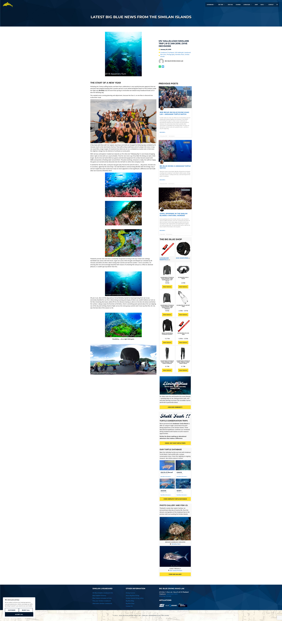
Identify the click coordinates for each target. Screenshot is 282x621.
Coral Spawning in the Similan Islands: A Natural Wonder (173, 214)
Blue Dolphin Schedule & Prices (102, 598)
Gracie (179, 472)
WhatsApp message (165, 596)
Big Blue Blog (130, 601)
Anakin (163, 491)
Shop (256, 4)
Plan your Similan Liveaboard (102, 601)
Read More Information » (166, 476)
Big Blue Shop (130, 603)
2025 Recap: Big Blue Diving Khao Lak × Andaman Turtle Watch (174, 113)
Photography (171, 54)
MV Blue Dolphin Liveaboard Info (103, 593)
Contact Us (129, 606)
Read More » (162, 132)
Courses (238, 4)
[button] (160, 66)
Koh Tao (230, 4)
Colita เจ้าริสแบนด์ (167, 472)
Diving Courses (130, 593)
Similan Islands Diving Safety (134, 598)
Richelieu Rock (179, 54)
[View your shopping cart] (277, 4)
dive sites (163, 54)
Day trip (220, 4)
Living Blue (246, 4)
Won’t (179, 491)
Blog (262, 4)
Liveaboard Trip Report (167, 52)
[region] (19, 607)
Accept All (19, 614)
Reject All (26, 610)
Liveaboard (210, 4)
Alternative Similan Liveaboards (102, 603)
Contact (271, 4)
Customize (11, 610)
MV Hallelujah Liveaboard (183, 52)
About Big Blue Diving (132, 595)
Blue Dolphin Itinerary (99, 595)
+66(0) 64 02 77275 (171, 594)
